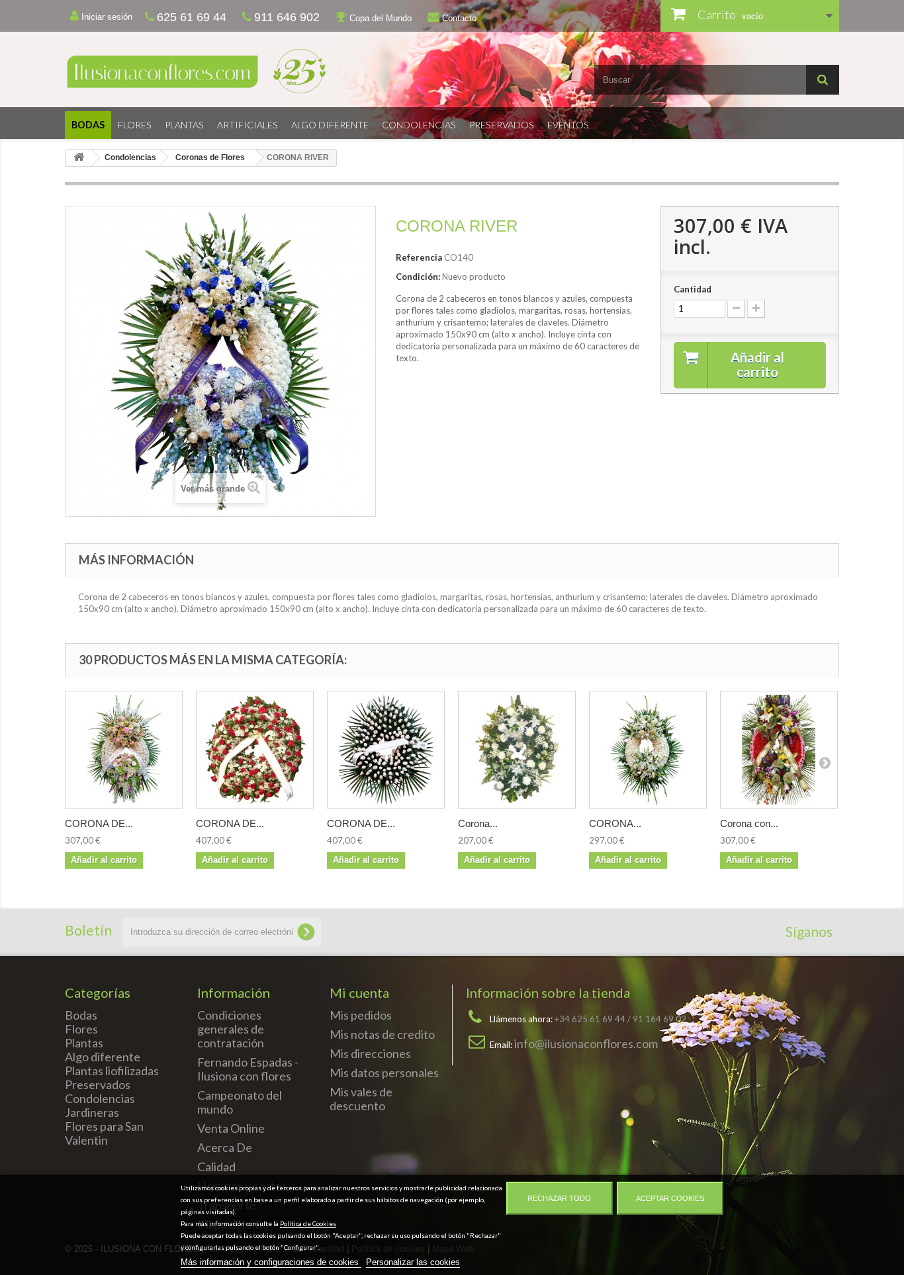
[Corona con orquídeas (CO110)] (779, 750)
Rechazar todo (559, 1198)
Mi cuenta (359, 992)
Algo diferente (330, 124)
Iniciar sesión (105, 17)
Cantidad (692, 289)
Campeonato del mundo (239, 1102)
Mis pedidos (361, 1015)
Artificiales (247, 124)
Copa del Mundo (379, 18)
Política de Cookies (308, 1223)
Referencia (419, 257)
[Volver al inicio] (78, 158)
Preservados (501, 124)
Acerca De (224, 1147)
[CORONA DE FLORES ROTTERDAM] (124, 750)
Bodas (88, 124)
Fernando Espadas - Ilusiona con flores (247, 1069)
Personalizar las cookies (413, 1262)
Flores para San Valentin (104, 1133)
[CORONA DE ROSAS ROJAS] (255, 750)
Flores (135, 124)
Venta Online (231, 1128)
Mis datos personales (384, 1072)
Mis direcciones (370, 1053)
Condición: (418, 276)
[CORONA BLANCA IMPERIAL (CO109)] (648, 750)
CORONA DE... (99, 823)
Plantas (184, 124)
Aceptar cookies (670, 1198)
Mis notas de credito (382, 1034)
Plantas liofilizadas (112, 1070)
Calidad (216, 1166)
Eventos (568, 124)
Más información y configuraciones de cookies (271, 1262)
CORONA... (615, 823)
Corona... (478, 823)
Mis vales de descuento (361, 1098)
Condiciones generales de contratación (230, 1029)
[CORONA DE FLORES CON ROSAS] (386, 750)
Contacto (457, 18)
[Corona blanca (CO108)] (517, 750)
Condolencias (419, 124)
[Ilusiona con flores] (253, 71)
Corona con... (749, 823)
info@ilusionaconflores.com (586, 1043)
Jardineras (92, 1112)
